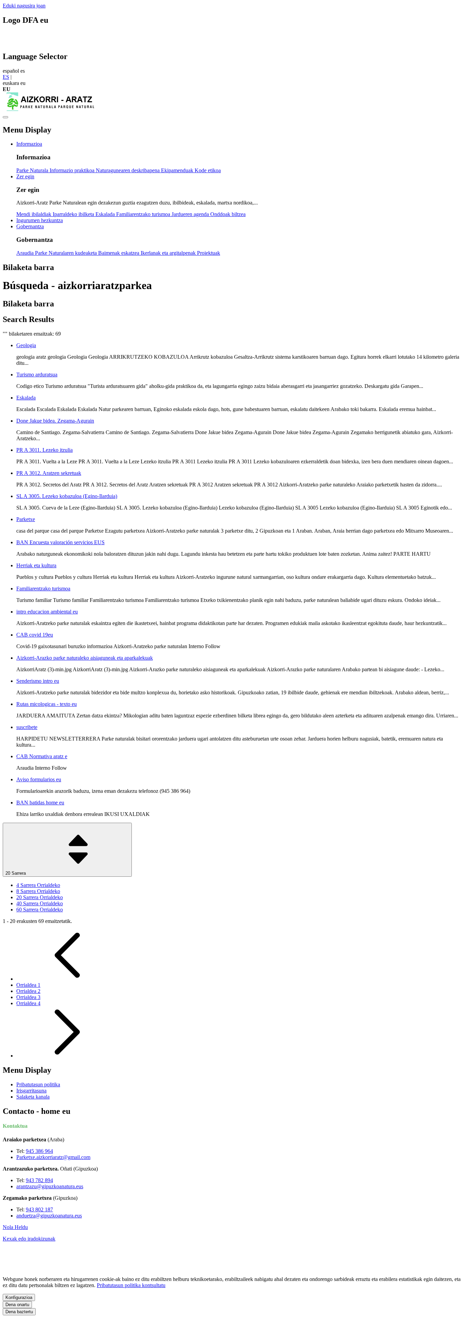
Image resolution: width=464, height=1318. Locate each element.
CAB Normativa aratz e (41, 756)
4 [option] (38, 885)
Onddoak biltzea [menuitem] (228, 214)
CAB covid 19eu (34, 635)
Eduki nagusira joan (24, 5)
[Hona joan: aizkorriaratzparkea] (50, 109)
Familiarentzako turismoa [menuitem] (144, 214)
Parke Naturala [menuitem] (33, 170)
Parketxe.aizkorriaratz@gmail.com (53, 1157)
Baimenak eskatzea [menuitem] (119, 253)
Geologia (26, 345)
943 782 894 (39, 1180)
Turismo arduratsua (36, 374)
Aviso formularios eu (38, 779)
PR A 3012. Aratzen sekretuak (48, 473)
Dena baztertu (19, 1311)
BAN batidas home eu (40, 802)
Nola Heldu (15, 1227)
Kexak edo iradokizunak (29, 1239)
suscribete (26, 727)
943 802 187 (39, 1209)
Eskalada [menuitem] (105, 214)
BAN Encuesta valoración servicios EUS (60, 542)
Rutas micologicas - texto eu (46, 704)
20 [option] (39, 897)
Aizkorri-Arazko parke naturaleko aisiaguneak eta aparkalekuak (84, 658)
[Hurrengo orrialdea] (67, 1055)
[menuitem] (29, 144)
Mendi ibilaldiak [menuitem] (34, 214)
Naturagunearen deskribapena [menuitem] (128, 170)
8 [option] (38, 891)
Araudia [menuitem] (25, 253)
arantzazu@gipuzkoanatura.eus (49, 1186)
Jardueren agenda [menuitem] (191, 214)
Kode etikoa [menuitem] (208, 170)
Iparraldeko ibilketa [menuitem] (74, 214)
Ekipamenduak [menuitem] (178, 170)
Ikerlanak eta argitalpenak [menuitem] (169, 253)
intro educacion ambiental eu (47, 612)
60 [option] (39, 909)
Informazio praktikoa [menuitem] (73, 170)
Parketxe (25, 519)
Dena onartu (17, 1304)
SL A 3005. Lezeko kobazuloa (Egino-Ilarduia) (66, 496)
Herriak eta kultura (36, 565)
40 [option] (39, 903)
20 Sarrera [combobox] (16, 873)
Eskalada (26, 397)
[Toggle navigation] (5, 117)
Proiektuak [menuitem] (208, 253)
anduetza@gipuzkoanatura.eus (49, 1215)
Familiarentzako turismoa (43, 588)
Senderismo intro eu (37, 681)
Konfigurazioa (18, 1297)
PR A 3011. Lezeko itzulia (44, 450)
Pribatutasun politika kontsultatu (131, 1285)
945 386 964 (39, 1151)
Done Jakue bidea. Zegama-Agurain (55, 421)
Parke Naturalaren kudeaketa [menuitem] (66, 253)
